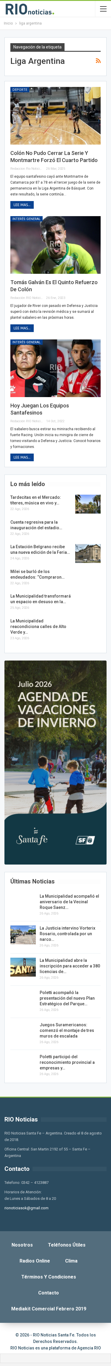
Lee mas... (22, 205)
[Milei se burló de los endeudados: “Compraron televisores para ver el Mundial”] (88, 578)
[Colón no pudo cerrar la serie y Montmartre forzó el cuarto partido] (55, 116)
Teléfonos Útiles (67, 1245)
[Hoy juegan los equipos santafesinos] (55, 368)
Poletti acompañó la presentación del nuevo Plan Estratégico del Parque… (67, 998)
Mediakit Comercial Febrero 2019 (48, 1309)
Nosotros (22, 1245)
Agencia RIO (89, 1348)
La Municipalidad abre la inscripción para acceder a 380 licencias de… (70, 966)
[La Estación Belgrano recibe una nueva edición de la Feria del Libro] (88, 553)
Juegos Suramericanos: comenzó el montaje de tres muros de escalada (67, 1030)
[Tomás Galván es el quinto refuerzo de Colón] (55, 245)
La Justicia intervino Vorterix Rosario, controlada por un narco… (67, 934)
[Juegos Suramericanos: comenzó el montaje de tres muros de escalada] (23, 1031)
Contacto (48, 1293)
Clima (71, 1261)
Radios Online (35, 1261)
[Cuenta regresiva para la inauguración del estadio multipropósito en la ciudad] (88, 528)
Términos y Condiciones (48, 1277)
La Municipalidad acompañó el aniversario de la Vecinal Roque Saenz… (69, 902)
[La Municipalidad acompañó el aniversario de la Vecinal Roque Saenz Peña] (23, 903)
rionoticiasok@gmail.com (26, 1208)
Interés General (26, 219)
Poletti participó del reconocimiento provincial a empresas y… (67, 1062)
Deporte (19, 90)
